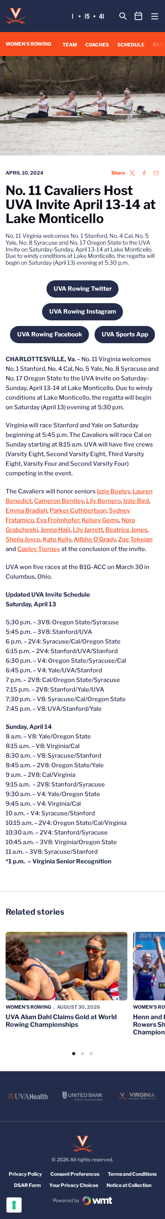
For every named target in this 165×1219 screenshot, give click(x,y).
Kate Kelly (57, 539)
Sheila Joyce (23, 539)
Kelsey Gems (100, 520)
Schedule (131, 45)
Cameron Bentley (59, 501)
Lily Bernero (103, 501)
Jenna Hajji (55, 529)
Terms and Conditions (132, 1174)
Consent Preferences (74, 1174)
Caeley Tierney (38, 549)
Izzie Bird (136, 501)
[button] (73, 1053)
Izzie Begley (113, 491)
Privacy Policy (25, 1174)
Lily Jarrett (88, 529)
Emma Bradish (26, 510)
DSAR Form (27, 1185)
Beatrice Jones (126, 529)
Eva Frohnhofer (57, 520)
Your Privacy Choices (73, 1185)
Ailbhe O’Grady (95, 539)
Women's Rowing (28, 1007)
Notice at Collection (129, 1185)
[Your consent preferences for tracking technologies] (14, 1205)
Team (69, 45)
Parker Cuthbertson (78, 510)
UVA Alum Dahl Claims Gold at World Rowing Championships (61, 1020)
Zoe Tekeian (135, 539)
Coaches (97, 45)
